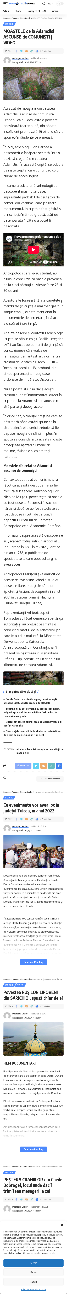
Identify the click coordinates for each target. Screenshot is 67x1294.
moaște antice (45, 749)
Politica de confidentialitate (33, 1289)
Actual (9, 798)
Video (20, 985)
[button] (62, 1225)
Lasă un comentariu (51, 778)
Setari (33, 1281)
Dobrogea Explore (20, 58)
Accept (33, 1262)
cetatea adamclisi (26, 749)
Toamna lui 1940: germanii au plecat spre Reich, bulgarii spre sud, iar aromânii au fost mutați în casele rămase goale (31, 712)
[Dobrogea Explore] (22, 3)
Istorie (9, 24)
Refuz (33, 1272)
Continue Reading (33, 962)
